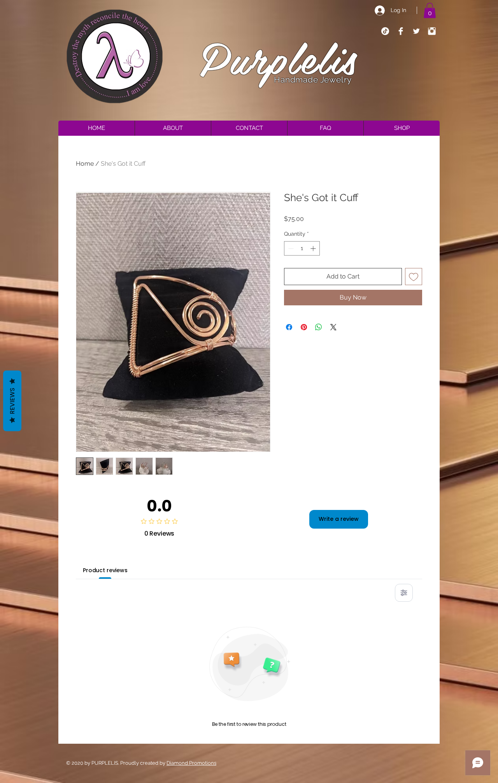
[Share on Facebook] (289, 327)
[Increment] (314, 248)
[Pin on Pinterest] (304, 327)
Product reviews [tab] (105, 570)
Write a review (339, 519)
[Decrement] (290, 248)
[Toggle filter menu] (404, 593)
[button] (429, 10)
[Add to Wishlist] (413, 276)
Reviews (12, 400)
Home (85, 163)
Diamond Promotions (191, 763)
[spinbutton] (302, 248)
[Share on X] (333, 327)
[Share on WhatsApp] (318, 327)
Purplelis (278, 57)
